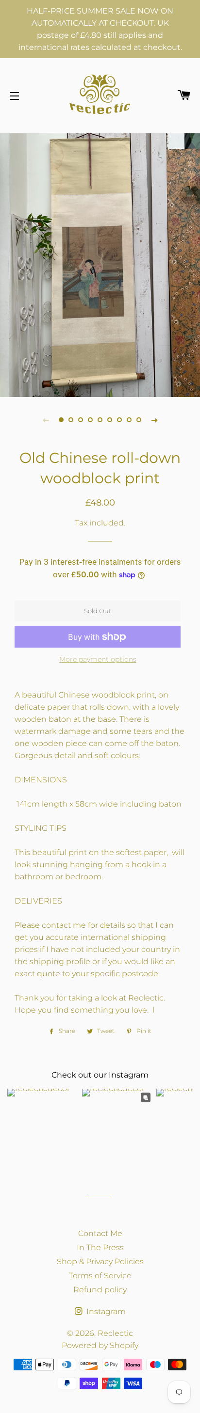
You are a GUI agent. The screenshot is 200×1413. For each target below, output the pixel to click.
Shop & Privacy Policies (100, 1261)
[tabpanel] (100, 264)
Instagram (105, 1311)
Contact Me (100, 1233)
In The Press (100, 1247)
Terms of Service (100, 1275)
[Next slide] (154, 419)
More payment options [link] (97, 659)
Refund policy (100, 1289)
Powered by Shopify (100, 1345)
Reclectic (115, 1333)
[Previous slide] (45, 419)
